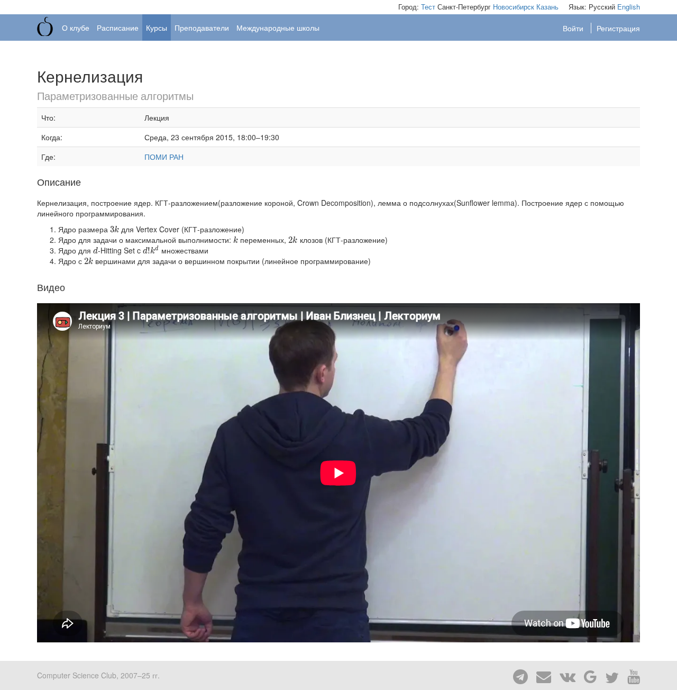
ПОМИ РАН (164, 156)
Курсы (156, 27)
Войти (574, 28)
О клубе (75, 27)
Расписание (118, 27)
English (628, 7)
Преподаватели (202, 27)
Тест (428, 7)
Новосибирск (513, 7)
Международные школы (277, 27)
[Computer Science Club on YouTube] (630, 675)
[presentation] (114, 229)
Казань (547, 7)
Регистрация (618, 28)
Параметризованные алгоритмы (115, 95)
